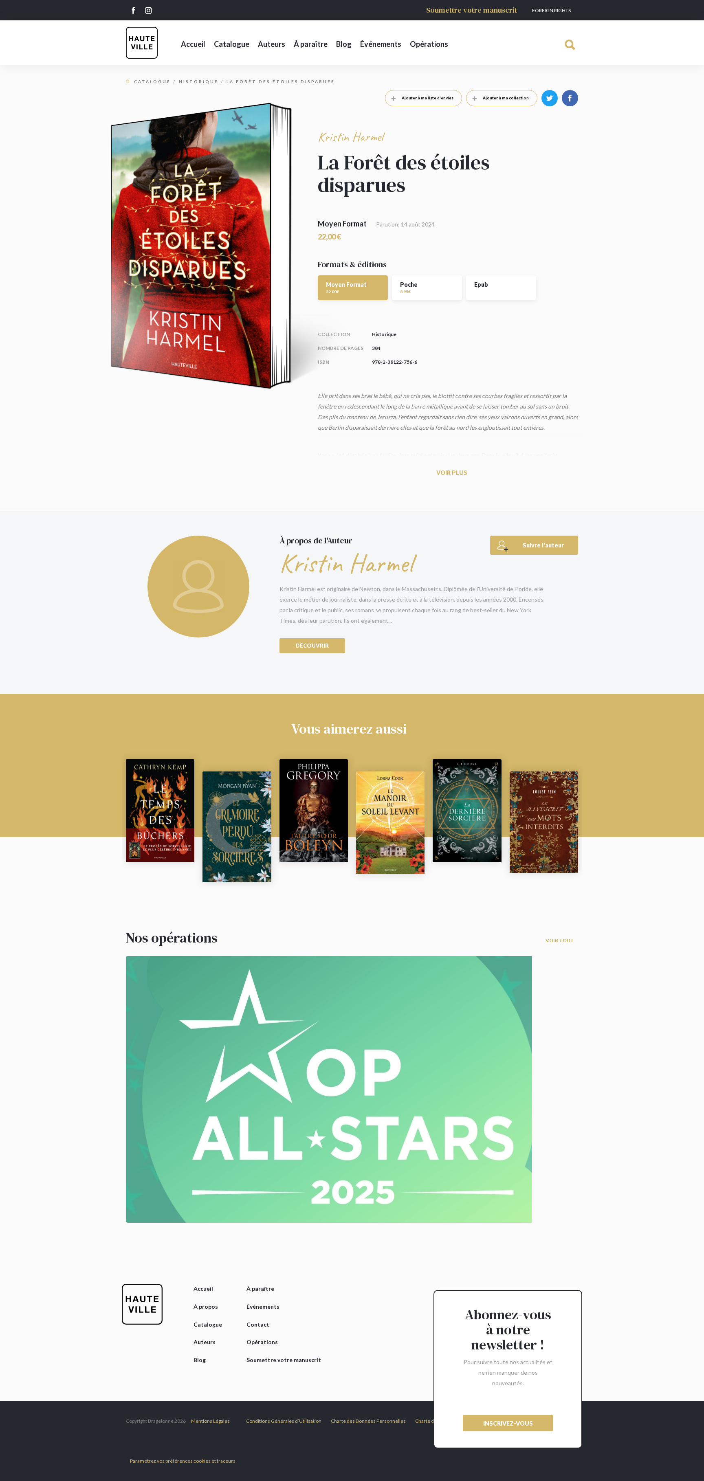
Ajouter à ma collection (506, 97)
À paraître (311, 44)
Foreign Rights (551, 10)
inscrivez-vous (508, 1423)
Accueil (193, 44)
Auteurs (271, 44)
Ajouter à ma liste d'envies (427, 97)
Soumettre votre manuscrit (471, 10)
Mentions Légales (210, 1421)
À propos (206, 1306)
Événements (380, 44)
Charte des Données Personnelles (368, 1421)
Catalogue (231, 44)
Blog (344, 44)
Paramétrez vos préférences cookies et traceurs (182, 1461)
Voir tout (560, 940)
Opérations (429, 44)
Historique (198, 81)
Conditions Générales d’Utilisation (283, 1421)
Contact (257, 1324)
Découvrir (312, 645)
